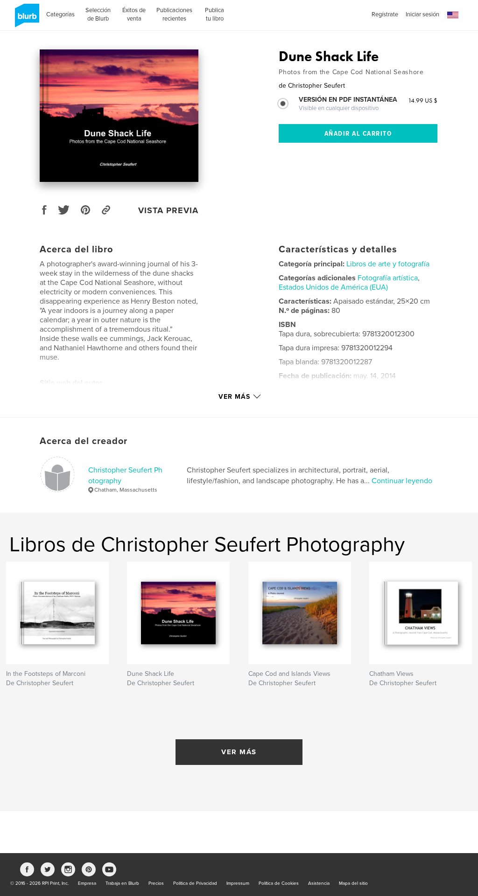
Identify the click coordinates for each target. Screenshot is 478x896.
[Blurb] (25, 19)
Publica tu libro (214, 14)
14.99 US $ (422, 100)
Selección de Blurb (98, 14)
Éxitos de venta (134, 14)
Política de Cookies (279, 883)
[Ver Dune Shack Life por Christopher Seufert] (119, 115)
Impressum (237, 883)
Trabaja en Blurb (122, 883)
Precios (156, 883)
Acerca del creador (83, 441)
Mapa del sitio (353, 883)
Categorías (60, 14)
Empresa (87, 883)
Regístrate (385, 14)
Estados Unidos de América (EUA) (333, 287)
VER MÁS (239, 752)
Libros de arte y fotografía (387, 264)
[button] (452, 15)
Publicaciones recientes (174, 14)
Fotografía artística (388, 278)
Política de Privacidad (195, 883)
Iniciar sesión (422, 14)
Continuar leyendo (402, 481)
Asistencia (319, 883)
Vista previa (168, 210)
